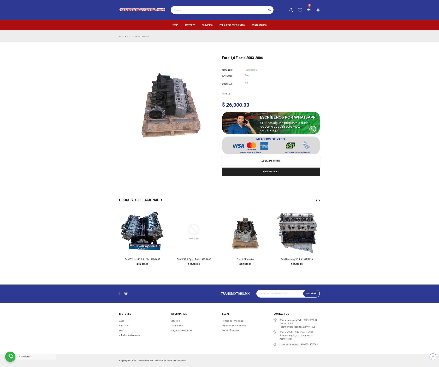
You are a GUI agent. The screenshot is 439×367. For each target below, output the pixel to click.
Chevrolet (123, 325)
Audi (121, 320)
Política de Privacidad (232, 320)
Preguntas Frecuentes (232, 25)
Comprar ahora (271, 172)
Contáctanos (259, 25)
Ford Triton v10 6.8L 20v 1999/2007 (142, 259)
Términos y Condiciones (234, 325)
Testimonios (177, 325)
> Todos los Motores (129, 335)
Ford (247, 75)
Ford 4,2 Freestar (245, 259)
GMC (121, 330)
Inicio (175, 25)
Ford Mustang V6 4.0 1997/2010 (297, 259)
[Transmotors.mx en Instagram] (125, 293)
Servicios (207, 25)
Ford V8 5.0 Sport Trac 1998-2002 (194, 259)
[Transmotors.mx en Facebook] (120, 293)
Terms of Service (230, 330)
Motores (190, 25)
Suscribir (311, 293)
